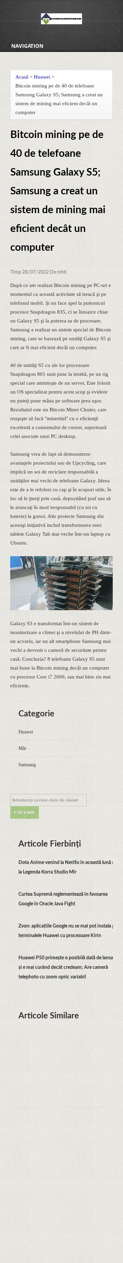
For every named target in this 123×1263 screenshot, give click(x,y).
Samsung (27, 764)
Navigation (27, 45)
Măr (22, 748)
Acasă (21, 77)
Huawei (42, 77)
